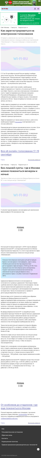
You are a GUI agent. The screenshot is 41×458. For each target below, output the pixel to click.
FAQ (3, 429)
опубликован (23, 414)
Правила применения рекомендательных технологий (19, 445)
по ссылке (18, 122)
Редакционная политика (10, 441)
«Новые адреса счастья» (9, 418)
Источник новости (34, 159)
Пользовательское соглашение (12, 432)
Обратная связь (7, 435)
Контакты (5, 438)
